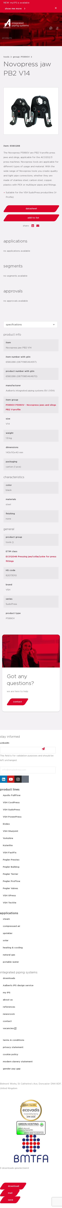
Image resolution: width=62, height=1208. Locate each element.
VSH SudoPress (11, 810)
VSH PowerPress (12, 817)
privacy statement (13, 1047)
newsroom (9, 1014)
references (9, 1007)
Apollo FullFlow (11, 795)
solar (5, 940)
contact (7, 1021)
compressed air (11, 926)
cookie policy (10, 1054)
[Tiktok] (25, 779)
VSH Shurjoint (10, 831)
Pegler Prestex (11, 860)
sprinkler (7, 933)
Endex (6, 824)
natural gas (9, 955)
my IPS (6, 993)
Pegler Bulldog (11, 867)
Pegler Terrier (10, 874)
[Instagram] (18, 779)
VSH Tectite (9, 903)
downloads (9, 978)
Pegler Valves (10, 888)
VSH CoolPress (11, 802)
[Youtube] (10, 779)
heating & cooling (13, 948)
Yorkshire (8, 838)
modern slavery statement (18, 1062)
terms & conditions (13, 1040)
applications (9, 913)
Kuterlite (8, 845)
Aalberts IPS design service (18, 985)
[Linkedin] (3, 779)
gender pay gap (11, 1069)
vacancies (8, 1028)
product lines (9, 789)
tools (6, 57)
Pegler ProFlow (11, 881)
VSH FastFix (9, 853)
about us (8, 1000)
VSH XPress (9, 896)
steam (6, 919)
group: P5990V (21, 57)
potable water (11, 962)
